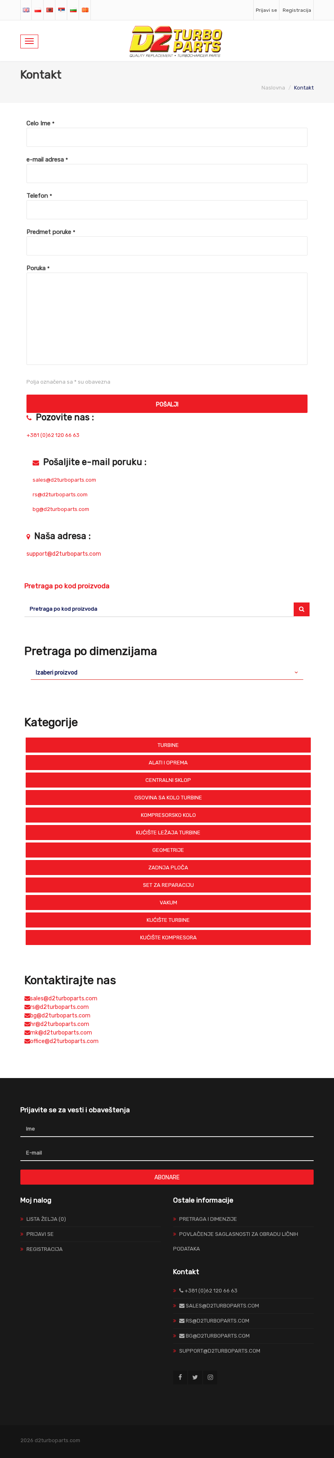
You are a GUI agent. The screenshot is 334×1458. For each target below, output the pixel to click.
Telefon (39, 196)
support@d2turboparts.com (63, 553)
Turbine (168, 745)
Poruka (38, 268)
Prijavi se (266, 10)
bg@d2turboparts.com (60, 1015)
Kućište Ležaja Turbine (168, 832)
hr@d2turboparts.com (59, 1024)
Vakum (168, 902)
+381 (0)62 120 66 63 (52, 435)
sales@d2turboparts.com (63, 998)
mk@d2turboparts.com (61, 1032)
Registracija (297, 10)
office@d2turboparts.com (64, 1041)
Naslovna (273, 88)
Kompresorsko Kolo (168, 815)
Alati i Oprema (168, 763)
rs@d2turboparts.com (59, 1007)
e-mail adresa (47, 159)
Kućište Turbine (168, 920)
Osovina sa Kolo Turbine (168, 797)
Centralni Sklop (168, 780)
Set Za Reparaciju (168, 885)
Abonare (167, 1177)
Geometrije (168, 850)
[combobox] (167, 672)
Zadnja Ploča (168, 867)
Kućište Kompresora (168, 937)
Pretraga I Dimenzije (208, 1219)
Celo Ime (40, 123)
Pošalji (167, 404)
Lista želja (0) (46, 1219)
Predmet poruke (50, 232)
